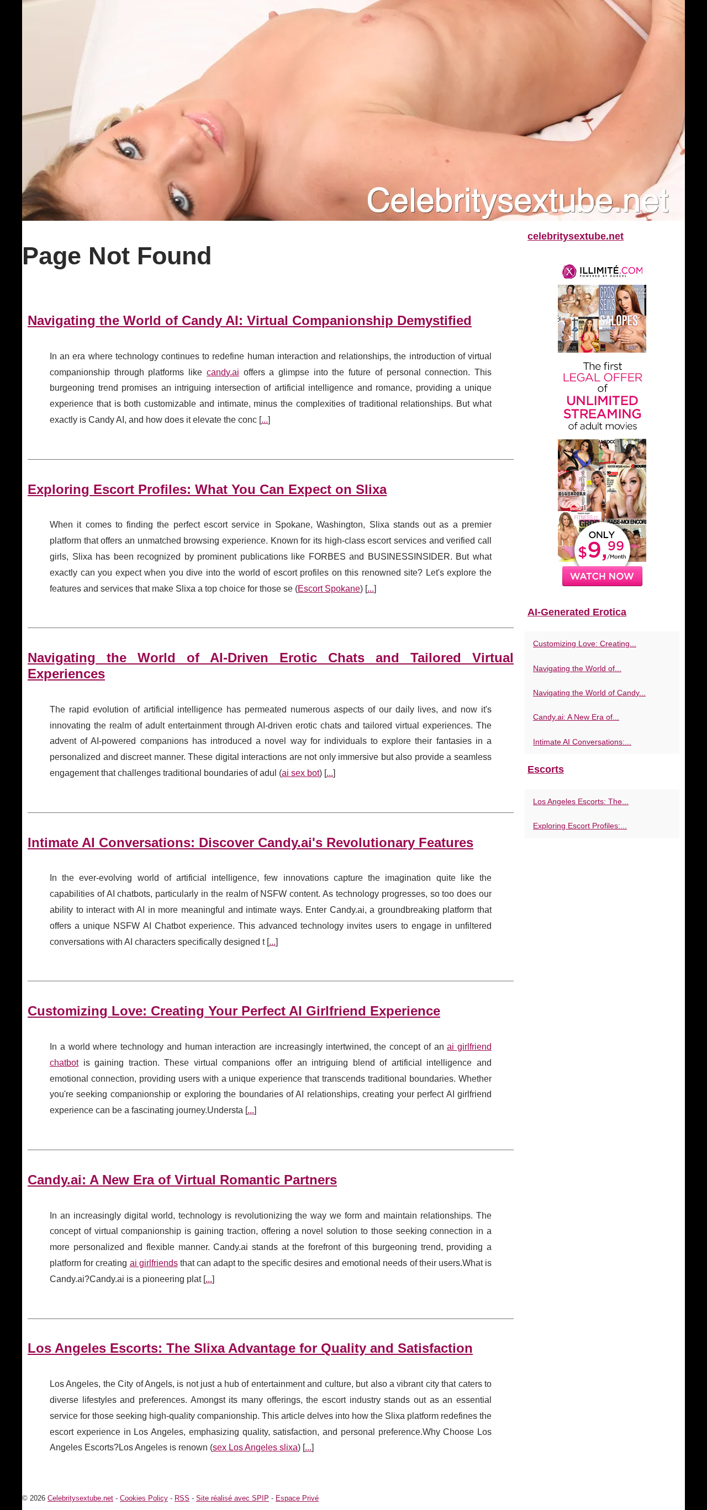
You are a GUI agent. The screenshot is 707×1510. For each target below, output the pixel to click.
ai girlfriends (154, 1263)
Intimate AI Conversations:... (582, 741)
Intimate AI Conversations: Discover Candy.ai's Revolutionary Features (250, 842)
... (264, 419)
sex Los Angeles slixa (255, 1447)
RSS (182, 1498)
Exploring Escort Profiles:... (580, 825)
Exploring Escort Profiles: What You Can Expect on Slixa (207, 489)
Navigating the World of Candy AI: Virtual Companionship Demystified (250, 320)
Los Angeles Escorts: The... (581, 801)
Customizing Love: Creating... (584, 643)
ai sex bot (300, 773)
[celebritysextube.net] (353, 110)
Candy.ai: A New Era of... (576, 717)
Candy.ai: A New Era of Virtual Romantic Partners (182, 1179)
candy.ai (223, 372)
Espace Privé (297, 1498)
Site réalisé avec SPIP (232, 1498)
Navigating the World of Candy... (589, 692)
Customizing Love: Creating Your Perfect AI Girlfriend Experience (234, 1010)
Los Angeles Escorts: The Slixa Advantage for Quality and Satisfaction (250, 1348)
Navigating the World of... (577, 668)
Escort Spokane (329, 588)
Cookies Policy (144, 1498)
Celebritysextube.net (80, 1498)
